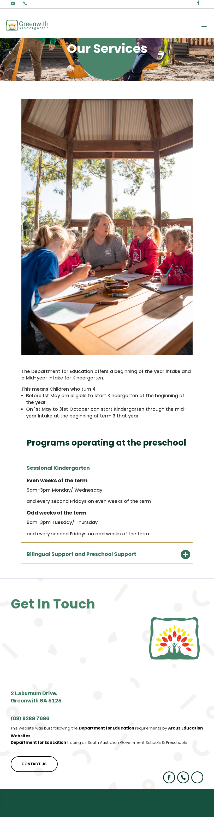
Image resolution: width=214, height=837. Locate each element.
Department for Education (106, 728)
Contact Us (34, 764)
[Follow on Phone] (183, 777)
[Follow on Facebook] (169, 777)
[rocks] (107, 353)
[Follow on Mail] (197, 777)
